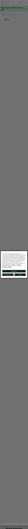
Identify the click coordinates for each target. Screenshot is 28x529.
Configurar (14, 271)
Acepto (20, 274)
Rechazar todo (8, 274)
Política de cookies (7, 267)
